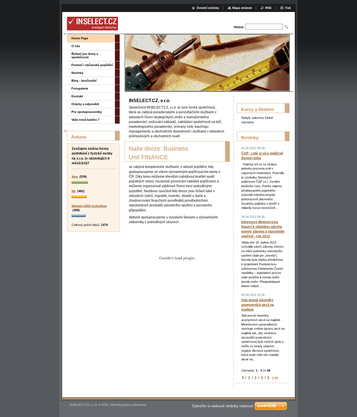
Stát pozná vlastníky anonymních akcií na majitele (257, 305)
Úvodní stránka (208, 7)
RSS (268, 7)
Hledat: (239, 27)
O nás (75, 46)
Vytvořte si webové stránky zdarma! (222, 406)
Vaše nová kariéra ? (85, 119)
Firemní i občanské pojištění (92, 65)
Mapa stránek (242, 7)
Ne (74, 191)
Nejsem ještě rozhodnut (89, 206)
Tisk (288, 7)
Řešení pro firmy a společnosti (84, 55)
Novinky (77, 72)
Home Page (79, 38)
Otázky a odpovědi (85, 104)
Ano (75, 176)
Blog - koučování (84, 80)
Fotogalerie (79, 88)
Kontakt (77, 96)
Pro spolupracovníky (86, 112)
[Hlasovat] (93, 182)
